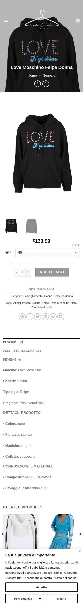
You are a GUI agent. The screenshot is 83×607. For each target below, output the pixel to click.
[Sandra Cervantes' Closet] (41, 20)
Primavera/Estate (41, 307)
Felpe (45, 302)
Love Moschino (59, 302)
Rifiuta (61, 598)
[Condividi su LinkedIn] (60, 316)
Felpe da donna (63, 296)
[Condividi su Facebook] (29, 316)
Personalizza (23, 598)
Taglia (7, 252)
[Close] (80, 551)
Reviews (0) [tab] (12, 359)
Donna (48, 296)
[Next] (73, 157)
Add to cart (52, 272)
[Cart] (78, 20)
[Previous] (10, 157)
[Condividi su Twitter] (37, 316)
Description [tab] (13, 342)
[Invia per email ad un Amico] (45, 316)
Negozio (49, 75)
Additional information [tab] (22, 350)
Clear (76, 245)
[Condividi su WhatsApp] (22, 316)
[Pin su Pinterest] (53, 316)
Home (32, 75)
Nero (74, 302)
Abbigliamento (34, 296)
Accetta (41, 587)
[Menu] (5, 20)
